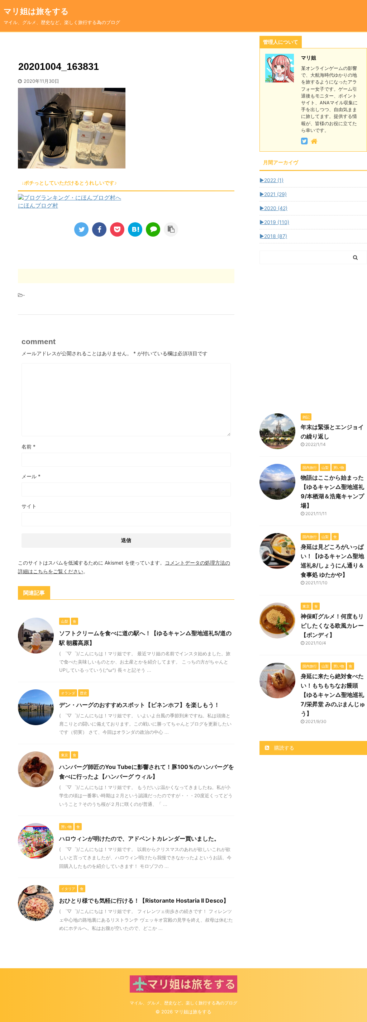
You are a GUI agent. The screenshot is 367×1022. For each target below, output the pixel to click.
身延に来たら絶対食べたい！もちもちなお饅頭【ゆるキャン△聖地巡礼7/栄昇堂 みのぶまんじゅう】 (333, 694)
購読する (283, 748)
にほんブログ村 (38, 205)
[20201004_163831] (135, 229)
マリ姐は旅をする (48, 11)
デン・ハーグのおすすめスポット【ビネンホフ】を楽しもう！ (139, 704)
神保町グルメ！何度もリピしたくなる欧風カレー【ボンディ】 (332, 625)
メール (31, 476)
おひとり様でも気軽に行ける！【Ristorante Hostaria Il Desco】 (144, 900)
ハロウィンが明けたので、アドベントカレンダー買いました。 (139, 838)
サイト (29, 506)
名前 (28, 446)
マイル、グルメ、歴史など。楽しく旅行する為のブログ (183, 1003)
